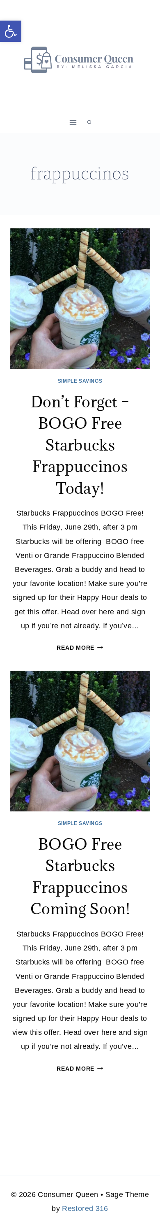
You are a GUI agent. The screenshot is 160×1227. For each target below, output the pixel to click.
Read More (80, 647)
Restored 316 (85, 1208)
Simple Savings (80, 381)
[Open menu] (73, 122)
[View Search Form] (89, 123)
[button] (10, 31)
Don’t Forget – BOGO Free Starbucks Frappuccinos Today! (80, 445)
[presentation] (80, 298)
